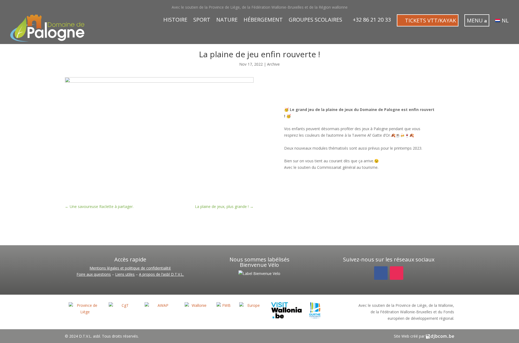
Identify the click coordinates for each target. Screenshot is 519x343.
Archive (273, 64)
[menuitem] (502, 21)
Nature (227, 20)
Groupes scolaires (315, 20)
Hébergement (263, 20)
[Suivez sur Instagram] (396, 273)
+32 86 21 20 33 (371, 20)
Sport (201, 20)
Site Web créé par (410, 336)
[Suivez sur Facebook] (381, 273)
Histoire (175, 20)
